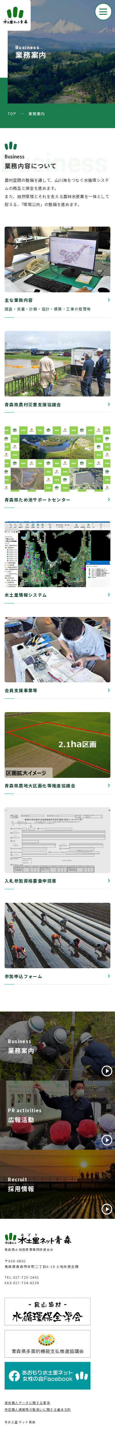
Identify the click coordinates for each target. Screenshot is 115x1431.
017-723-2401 (26, 1277)
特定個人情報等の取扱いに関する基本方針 (38, 1409)
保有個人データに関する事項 (27, 1402)
